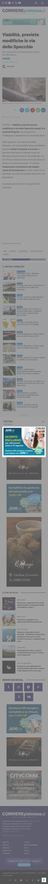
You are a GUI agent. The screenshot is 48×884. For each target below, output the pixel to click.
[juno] (24, 455)
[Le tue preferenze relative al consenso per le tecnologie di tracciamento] (44, 880)
